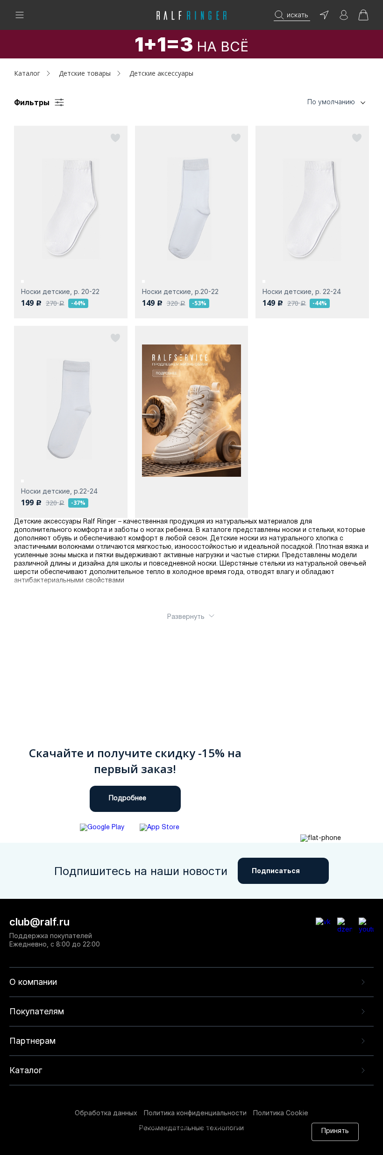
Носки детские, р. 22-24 (301, 291)
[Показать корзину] (363, 18)
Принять (335, 1131)
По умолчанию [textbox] (331, 102)
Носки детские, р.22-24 (59, 491)
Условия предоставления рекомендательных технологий (146, 1144)
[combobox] (322, 102)
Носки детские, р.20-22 (180, 291)
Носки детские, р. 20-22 (60, 291)
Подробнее (127, 799)
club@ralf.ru (39, 922)
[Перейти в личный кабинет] (343, 18)
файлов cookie (164, 1136)
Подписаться (276, 871)
